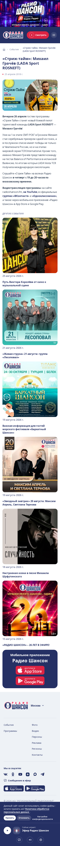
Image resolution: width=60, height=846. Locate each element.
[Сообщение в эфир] (19, 840)
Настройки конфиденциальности (42, 817)
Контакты (37, 754)
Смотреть (40, 34)
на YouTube (30, 192)
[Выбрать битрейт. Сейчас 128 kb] (41, 840)
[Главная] (4, 49)
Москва (35, 705)
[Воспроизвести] (7, 830)
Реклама (36, 742)
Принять (10, 818)
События (14, 49)
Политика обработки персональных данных (26, 810)
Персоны (37, 736)
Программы (10, 730)
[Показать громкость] (30, 840)
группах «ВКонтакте (15, 196)
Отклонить (24, 818)
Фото (35, 724)
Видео (35, 730)
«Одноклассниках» (44, 196)
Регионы (37, 748)
